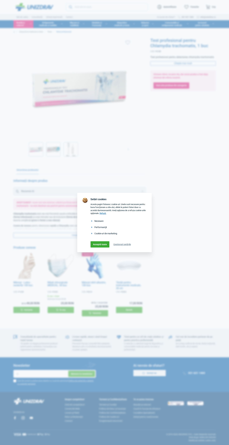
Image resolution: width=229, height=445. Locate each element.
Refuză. (103, 213)
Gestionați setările (122, 244)
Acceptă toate (100, 244)
